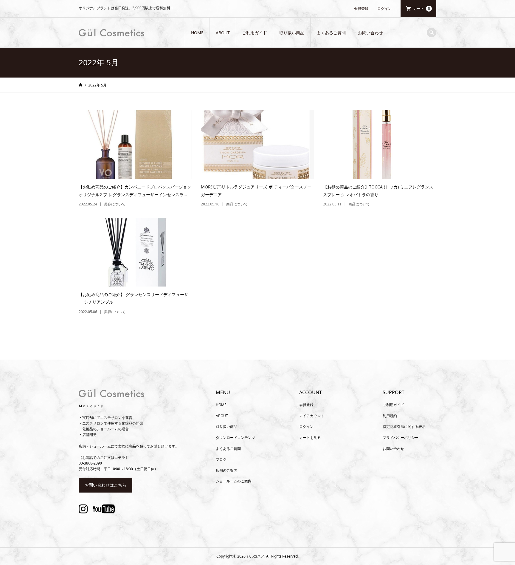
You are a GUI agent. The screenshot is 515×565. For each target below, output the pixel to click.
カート (421, 8)
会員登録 (361, 8)
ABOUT (223, 32)
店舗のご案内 (226, 470)
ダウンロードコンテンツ (235, 437)
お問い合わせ (370, 32)
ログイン (384, 8)
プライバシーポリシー (400, 437)
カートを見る (310, 437)
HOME (197, 32)
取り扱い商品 (291, 32)
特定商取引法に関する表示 (404, 426)
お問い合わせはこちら (105, 485)
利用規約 (390, 415)
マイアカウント (311, 415)
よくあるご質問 (331, 32)
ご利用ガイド (254, 32)
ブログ (221, 459)
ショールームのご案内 (234, 481)
